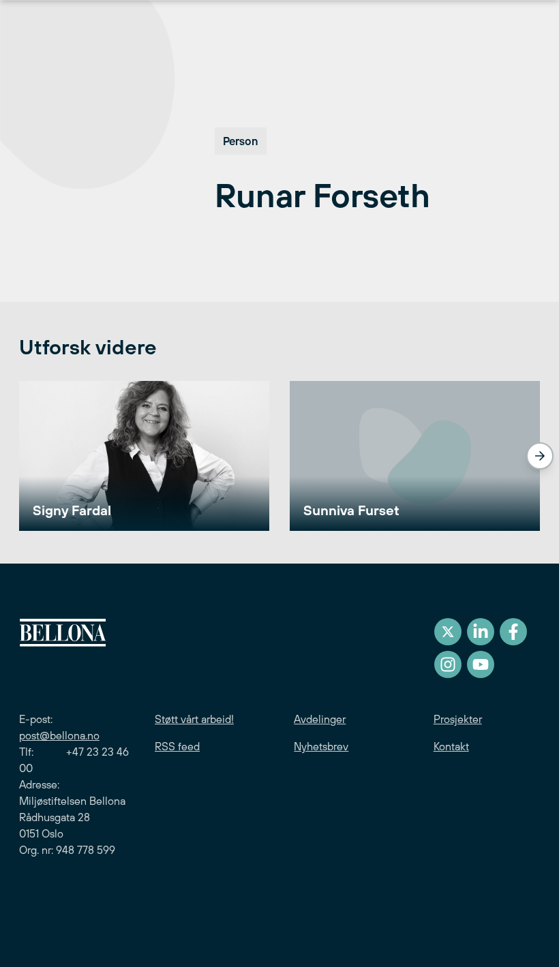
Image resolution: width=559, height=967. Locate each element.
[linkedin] (480, 631)
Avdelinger (320, 719)
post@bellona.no (59, 735)
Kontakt (451, 746)
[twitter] (448, 631)
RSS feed (177, 746)
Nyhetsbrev (321, 746)
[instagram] (448, 664)
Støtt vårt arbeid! (194, 719)
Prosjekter (458, 719)
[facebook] (513, 631)
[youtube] (480, 664)
